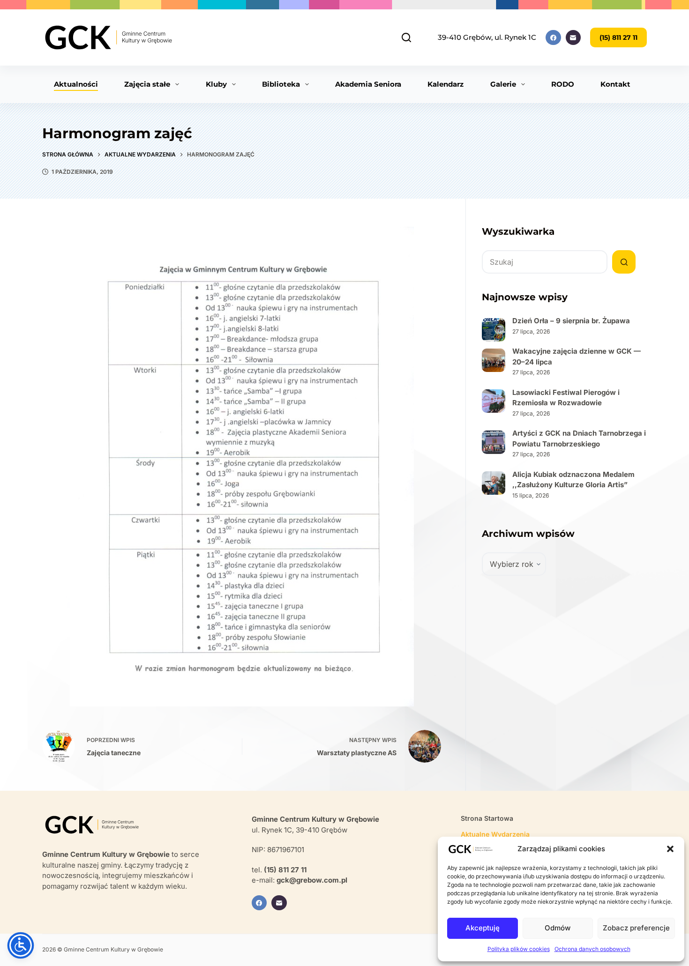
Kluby (216, 84)
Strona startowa (487, 818)
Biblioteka (281, 84)
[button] (670, 849)
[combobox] (544, 262)
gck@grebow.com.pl (312, 880)
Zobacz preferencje (636, 927)
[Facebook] (553, 37)
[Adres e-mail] (573, 37)
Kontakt (615, 84)
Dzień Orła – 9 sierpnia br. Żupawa (571, 320)
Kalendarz (445, 84)
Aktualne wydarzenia (495, 834)
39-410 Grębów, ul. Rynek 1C (487, 37)
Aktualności (76, 84)
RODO (562, 84)
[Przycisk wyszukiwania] (624, 262)
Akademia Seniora (368, 84)
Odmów (557, 927)
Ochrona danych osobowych (592, 948)
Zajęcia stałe (147, 84)
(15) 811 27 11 (618, 37)
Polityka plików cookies (518, 948)
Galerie (503, 84)
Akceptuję (482, 927)
